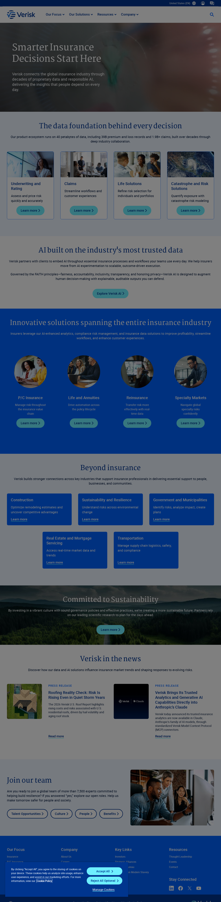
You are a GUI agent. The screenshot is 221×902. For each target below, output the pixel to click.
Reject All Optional (103, 881)
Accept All (103, 871)
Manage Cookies (104, 889)
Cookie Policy (44, 881)
